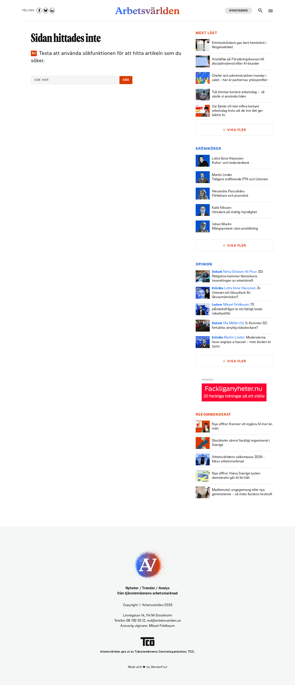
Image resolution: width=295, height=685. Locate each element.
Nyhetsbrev (238, 11)
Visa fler (236, 130)
